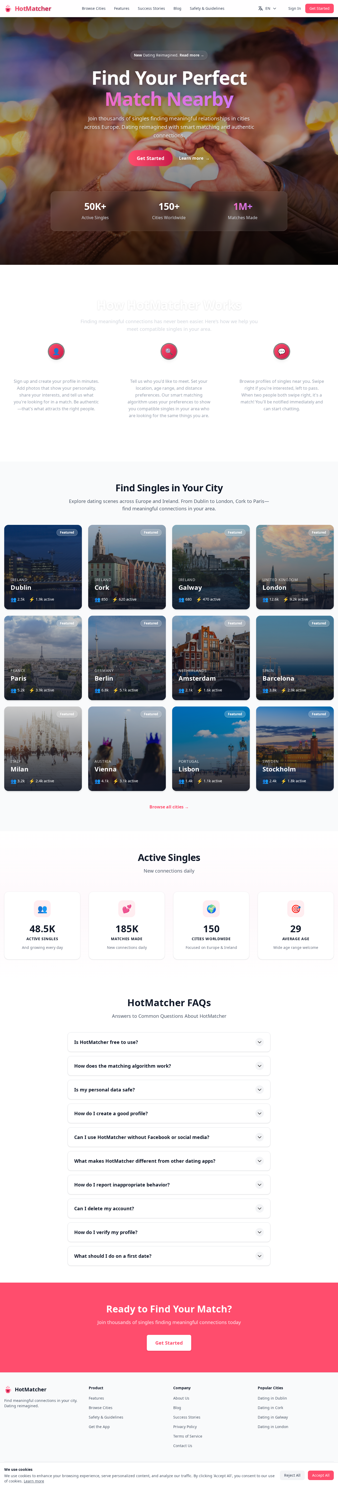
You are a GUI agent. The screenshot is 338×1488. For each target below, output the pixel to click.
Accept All (169, 767)
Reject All (169, 782)
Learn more (184, 752)
